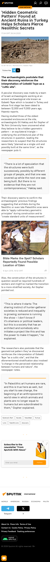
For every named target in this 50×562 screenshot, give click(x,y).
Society (18, 418)
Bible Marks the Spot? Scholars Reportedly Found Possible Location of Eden (23, 261)
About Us (5, 524)
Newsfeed (28, 418)
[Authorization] (35, 3)
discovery (25, 423)
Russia (25, 501)
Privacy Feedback (8, 531)
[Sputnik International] (8, 4)
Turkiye (37, 418)
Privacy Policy (30, 528)
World (4, 501)
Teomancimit (17, 65)
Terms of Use (25, 524)
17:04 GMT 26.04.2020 (11, 33)
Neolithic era (14, 423)
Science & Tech (8, 418)
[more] (45, 270)
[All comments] (4, 558)
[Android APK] (9, 539)
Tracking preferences (26, 531)
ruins (4, 423)
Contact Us (6, 528)
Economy (35, 501)
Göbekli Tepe (27, 65)
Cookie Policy (17, 528)
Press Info (14, 524)
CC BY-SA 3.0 (6, 65)
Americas (15, 501)
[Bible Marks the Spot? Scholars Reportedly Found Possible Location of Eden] (25, 238)
